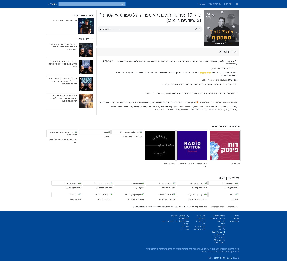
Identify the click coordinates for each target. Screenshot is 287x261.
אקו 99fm (221, 221)
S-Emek (185, 224)
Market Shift (169, 163)
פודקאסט (214, 4)
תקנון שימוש (234, 221)
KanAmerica (184, 218)
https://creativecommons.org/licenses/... (173, 109)
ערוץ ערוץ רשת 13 (168, 188)
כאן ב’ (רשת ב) (219, 234)
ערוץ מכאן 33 (200, 226)
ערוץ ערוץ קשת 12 (199, 188)
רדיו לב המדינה (219, 216)
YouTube (223, 80)
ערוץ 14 (202, 224)
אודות (237, 216)
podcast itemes (217, 207)
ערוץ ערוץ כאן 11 (231, 188)
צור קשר (235, 218)
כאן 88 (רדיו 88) (218, 232)
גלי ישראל (221, 226)
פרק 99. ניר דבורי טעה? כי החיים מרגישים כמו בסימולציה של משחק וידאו (63, 64)
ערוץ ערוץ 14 (139, 188)
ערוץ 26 (235, 199)
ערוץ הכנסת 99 (199, 229)
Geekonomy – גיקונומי (180, 216)
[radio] (70, 76)
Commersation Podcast (132, 137)
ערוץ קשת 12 (200, 218)
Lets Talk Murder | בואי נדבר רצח (175, 221)
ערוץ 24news (75, 199)
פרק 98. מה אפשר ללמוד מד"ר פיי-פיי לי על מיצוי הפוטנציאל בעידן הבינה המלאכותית (63, 81)
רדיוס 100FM (220, 243)
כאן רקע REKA (219, 240)
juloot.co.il (215, 68)
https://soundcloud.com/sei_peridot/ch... (187, 107)
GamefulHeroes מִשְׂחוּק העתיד (64, 20)
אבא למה (185, 226)
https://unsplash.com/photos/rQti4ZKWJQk (218, 102)
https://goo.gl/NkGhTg (227, 109)
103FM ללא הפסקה (217, 218)
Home (206, 207)
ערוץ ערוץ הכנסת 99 (104, 188)
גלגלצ (223, 224)
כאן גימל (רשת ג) (218, 237)
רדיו (226, 4)
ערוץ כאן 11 (201, 216)
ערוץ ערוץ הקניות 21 (167, 199)
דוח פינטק (236, 163)
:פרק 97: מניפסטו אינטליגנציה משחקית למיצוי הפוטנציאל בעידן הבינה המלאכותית (64, 98)
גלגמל (107, 137)
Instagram (214, 80)
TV (200, 4)
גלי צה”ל (222, 229)
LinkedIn (205, 80)
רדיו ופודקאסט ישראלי (216, 258)
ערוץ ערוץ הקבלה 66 (135, 199)
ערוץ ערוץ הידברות (104, 199)
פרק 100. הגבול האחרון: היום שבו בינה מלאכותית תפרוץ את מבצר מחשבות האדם (63, 47)
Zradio (52, 4)
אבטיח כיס (185, 229)
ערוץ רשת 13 (200, 221)
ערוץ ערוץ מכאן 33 (73, 188)
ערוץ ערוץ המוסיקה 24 (197, 199)
